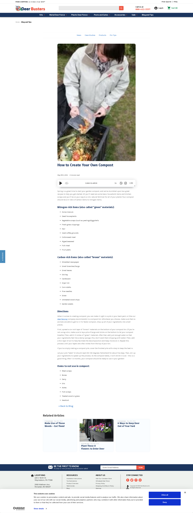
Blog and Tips (147, 15)
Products (102, 35)
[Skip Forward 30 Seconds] (125, 183)
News (79, 35)
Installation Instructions (74, 478)
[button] (2, 256)
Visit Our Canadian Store (104, 478)
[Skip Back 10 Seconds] (121, 183)
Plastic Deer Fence (79, 15)
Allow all (164, 495)
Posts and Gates (101, 15)
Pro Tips (113, 35)
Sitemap (98, 488)
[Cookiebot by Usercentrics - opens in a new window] (19, 508)
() (174, 8)
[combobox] (91, 8)
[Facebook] (127, 480)
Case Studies (90, 35)
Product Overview (72, 483)
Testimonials (70, 486)
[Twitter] (131, 480)
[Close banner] (185, 492)
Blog (68, 488)
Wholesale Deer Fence (103, 481)
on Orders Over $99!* (30, 2)
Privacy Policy (100, 483)
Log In (160, 8)
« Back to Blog (66, 406)
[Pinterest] (135, 480)
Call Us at (142, 8)
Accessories (119, 15)
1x (115, 183)
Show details (39, 509)
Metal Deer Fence (57, 15)
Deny (165, 502)
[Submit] (121, 8)
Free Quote (166, 2)
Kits (41, 15)
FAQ (175, 2)
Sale (133, 15)
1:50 (131, 183)
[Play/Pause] (61, 183)
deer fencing (62, 319)
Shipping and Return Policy (105, 486)
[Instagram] (140, 480)
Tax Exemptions (72, 481)
